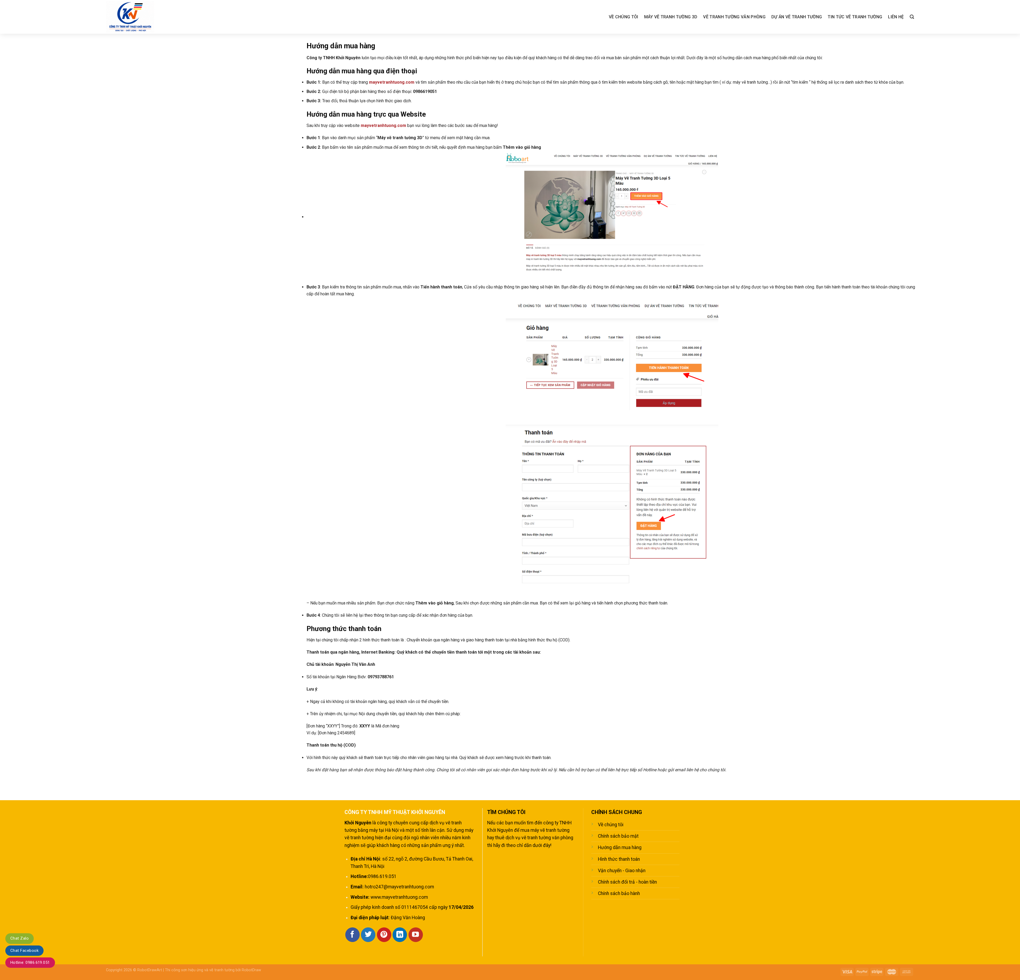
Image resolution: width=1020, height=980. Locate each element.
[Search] (912, 17)
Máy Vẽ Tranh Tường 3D (671, 16)
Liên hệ (896, 16)
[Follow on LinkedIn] (400, 934)
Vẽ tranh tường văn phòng (734, 16)
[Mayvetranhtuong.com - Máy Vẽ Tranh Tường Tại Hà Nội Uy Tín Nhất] (136, 17)
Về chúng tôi (623, 16)
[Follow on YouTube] (416, 934)
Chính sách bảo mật (618, 836)
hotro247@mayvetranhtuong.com (399, 886)
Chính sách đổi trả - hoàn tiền (627, 882)
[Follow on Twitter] (368, 934)
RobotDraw (251, 970)
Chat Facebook (24, 950)
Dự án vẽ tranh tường (796, 16)
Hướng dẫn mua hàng (619, 847)
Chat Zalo (19, 938)
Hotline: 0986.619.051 (30, 962)
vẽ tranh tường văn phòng (547, 837)
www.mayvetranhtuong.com (399, 897)
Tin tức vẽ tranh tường (855, 16)
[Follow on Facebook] (352, 934)
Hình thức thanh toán (619, 859)
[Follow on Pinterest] (384, 934)
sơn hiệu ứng (192, 970)
